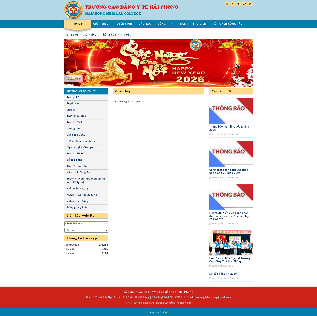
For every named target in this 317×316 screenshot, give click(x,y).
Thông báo (108, 34)
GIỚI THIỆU (101, 24)
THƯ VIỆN (199, 24)
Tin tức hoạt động (78, 166)
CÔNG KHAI (166, 24)
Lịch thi (71, 110)
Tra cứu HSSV (75, 153)
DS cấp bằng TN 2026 (223, 273)
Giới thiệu (90, 34)
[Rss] (227, 3)
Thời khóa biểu (76, 116)
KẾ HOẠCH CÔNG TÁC (227, 24)
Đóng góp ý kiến (77, 207)
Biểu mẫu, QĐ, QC (78, 188)
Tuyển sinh (74, 103)
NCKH (184, 24)
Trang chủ (71, 34)
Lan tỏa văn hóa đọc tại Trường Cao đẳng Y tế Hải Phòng (229, 260)
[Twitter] (238, 3)
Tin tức (126, 34)
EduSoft (164, 312)
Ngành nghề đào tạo (80, 147)
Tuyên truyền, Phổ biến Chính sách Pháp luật (86, 181)
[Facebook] (232, 3)
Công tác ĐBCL (76, 135)
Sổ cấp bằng (74, 160)
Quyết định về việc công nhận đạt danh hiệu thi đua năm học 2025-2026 (229, 216)
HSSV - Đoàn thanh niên (82, 141)
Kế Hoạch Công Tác (79, 172)
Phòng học (73, 128)
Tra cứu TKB (74, 122)
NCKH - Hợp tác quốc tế (82, 195)
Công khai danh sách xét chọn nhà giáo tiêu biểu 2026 (228, 172)
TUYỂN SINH (123, 24)
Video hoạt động (77, 201)
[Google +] (244, 3)
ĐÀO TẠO (145, 24)
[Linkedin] (250, 3)
